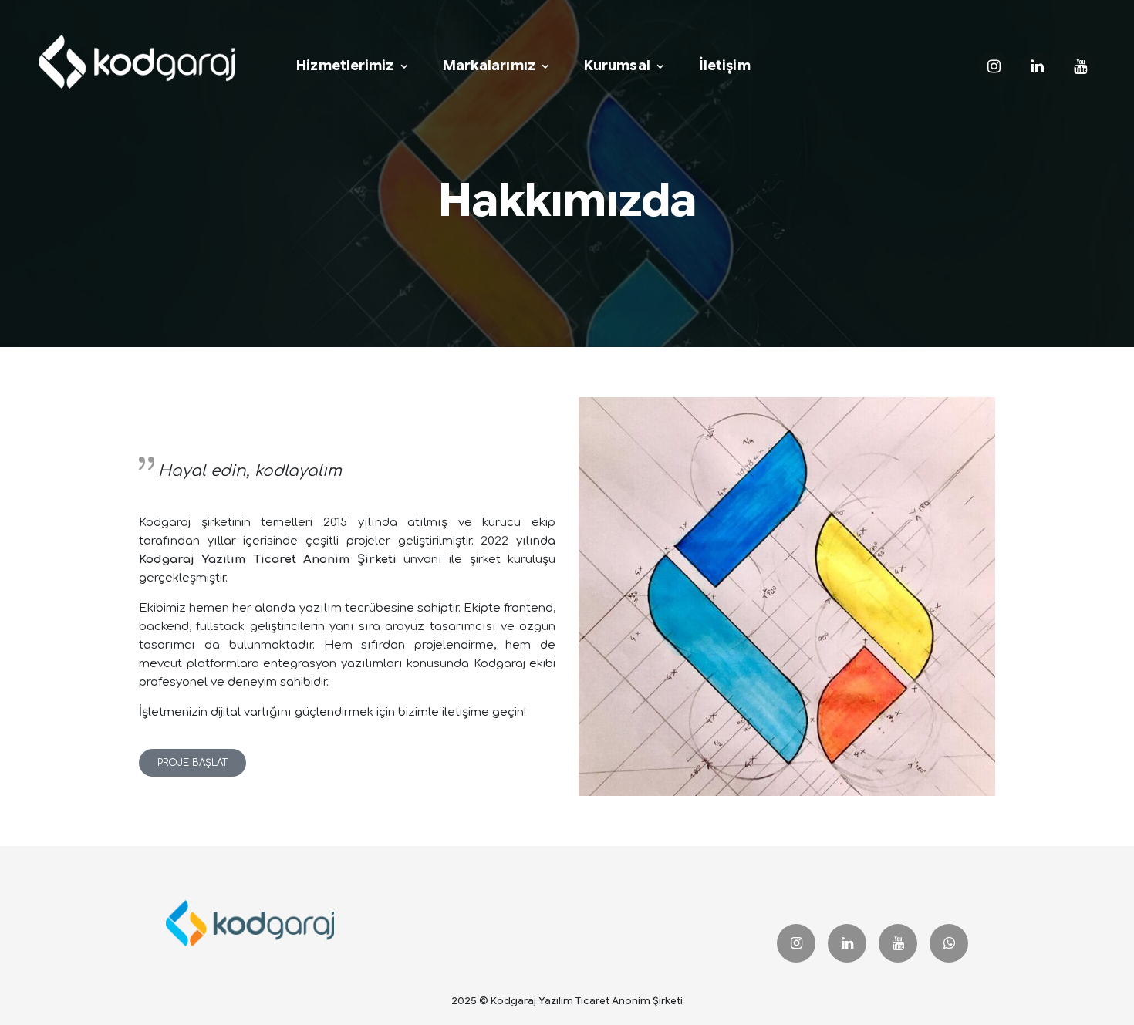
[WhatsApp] (949, 943)
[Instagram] (796, 943)
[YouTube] (898, 943)
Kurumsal (617, 65)
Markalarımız (489, 65)
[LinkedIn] (847, 943)
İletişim (725, 65)
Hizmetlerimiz (344, 65)
